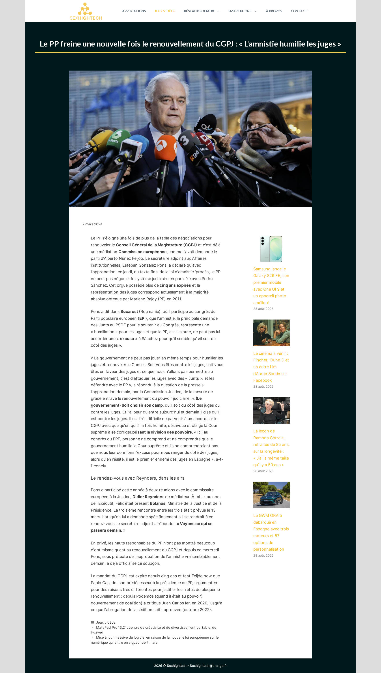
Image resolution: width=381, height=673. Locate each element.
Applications (134, 11)
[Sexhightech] (86, 11)
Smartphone (240, 11)
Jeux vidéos (165, 11)
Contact (299, 11)
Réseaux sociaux (199, 11)
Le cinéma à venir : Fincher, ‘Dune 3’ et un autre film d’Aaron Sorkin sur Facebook (271, 367)
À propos (274, 11)
